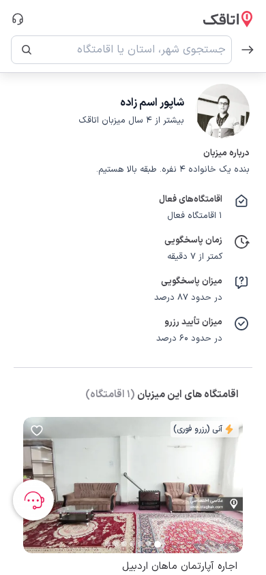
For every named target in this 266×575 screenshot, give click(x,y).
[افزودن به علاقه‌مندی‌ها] (36, 430)
